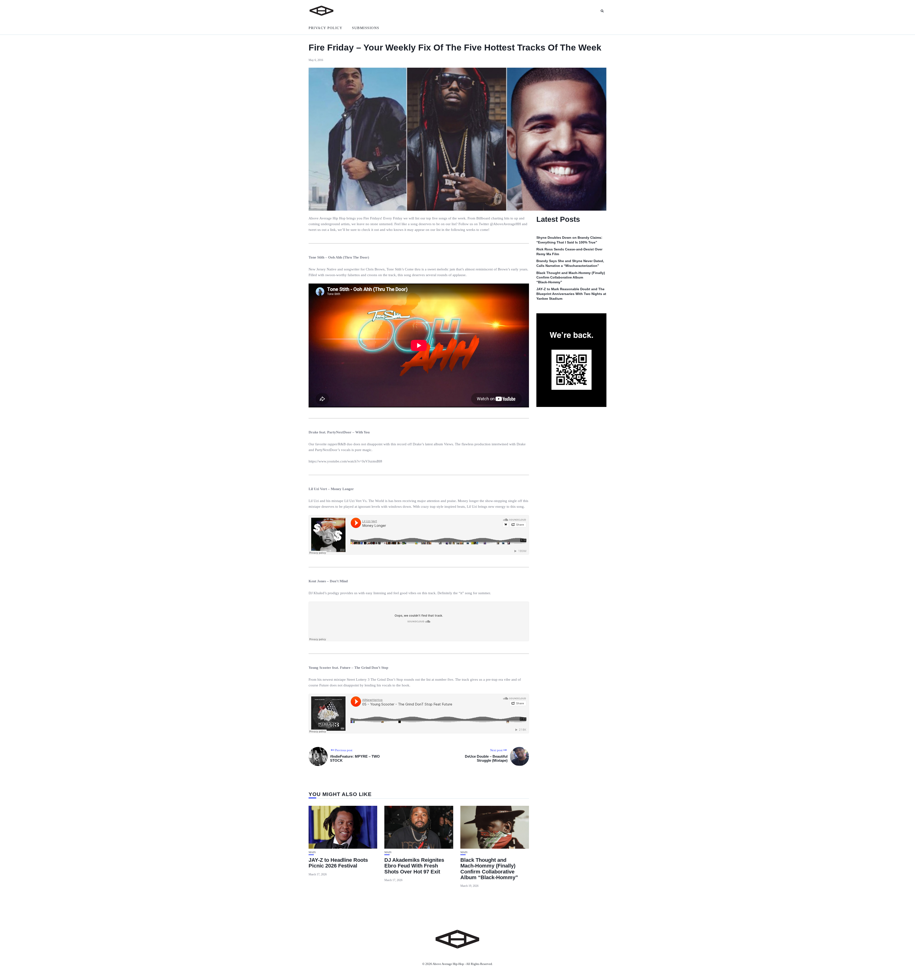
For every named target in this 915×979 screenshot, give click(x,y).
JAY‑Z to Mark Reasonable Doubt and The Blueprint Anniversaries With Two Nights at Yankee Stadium (571, 293)
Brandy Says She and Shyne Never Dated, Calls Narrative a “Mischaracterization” (570, 263)
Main (312, 852)
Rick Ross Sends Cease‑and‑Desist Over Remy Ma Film (569, 251)
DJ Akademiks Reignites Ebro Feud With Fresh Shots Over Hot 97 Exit (414, 865)
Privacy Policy (325, 28)
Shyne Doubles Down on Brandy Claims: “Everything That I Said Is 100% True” (569, 240)
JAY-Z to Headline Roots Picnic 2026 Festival (338, 863)
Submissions (365, 28)
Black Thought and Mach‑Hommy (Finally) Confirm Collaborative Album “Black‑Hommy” (489, 868)
